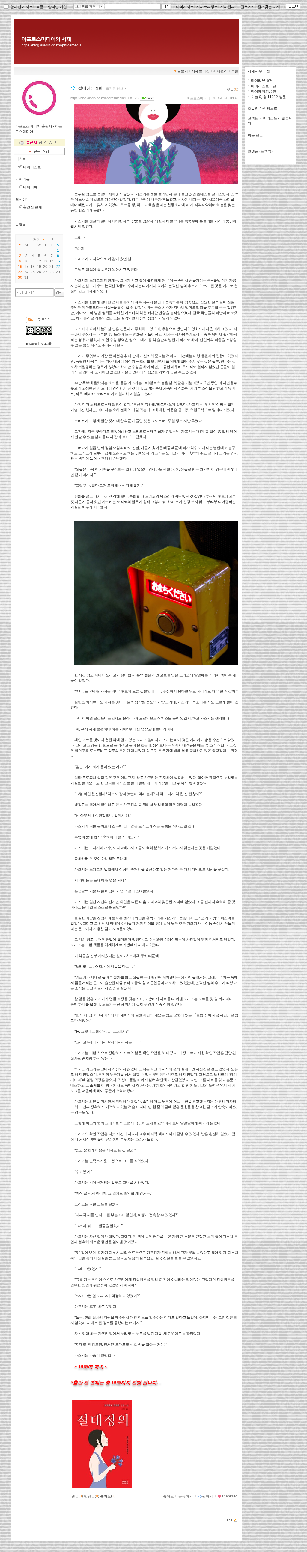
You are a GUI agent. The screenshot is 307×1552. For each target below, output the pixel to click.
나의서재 (183, 7)
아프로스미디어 (198, 98)
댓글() (232, 89)
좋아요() (107, 1496)
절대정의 (22, 199)
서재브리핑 (205, 7)
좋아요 (168, 1496)
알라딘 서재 (19, 7)
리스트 (20, 159)
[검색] (59, 292)
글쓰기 (246, 7)
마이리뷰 (22, 179)
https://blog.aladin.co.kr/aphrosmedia (52, 45)
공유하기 (185, 1496)
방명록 (20, 225)
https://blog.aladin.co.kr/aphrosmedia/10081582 (104, 98)
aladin (48, 343)
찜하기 (207, 1496)
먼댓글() (91, 1496)
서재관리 (227, 7)
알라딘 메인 (57, 7)
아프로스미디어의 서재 (46, 39)
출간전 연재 (32, 207)
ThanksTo (229, 1496)
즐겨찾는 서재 (269, 7)
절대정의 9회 (90, 88)
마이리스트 (32, 167)
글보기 (182, 71)
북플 (39, 7)
